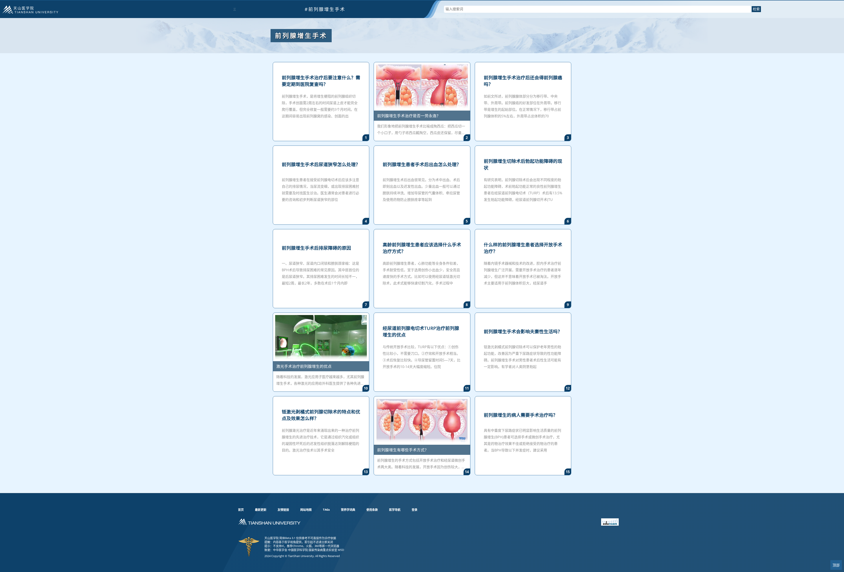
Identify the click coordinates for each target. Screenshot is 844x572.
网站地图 (306, 510)
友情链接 (283, 510)
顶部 (836, 565)
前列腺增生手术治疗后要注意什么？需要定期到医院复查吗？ (321, 81)
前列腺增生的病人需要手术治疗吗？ (521, 415)
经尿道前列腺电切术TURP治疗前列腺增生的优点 (421, 331)
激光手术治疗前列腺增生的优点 (304, 366)
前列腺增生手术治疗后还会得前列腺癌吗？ (523, 81)
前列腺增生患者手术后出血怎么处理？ (422, 164)
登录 (414, 510)
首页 (241, 510)
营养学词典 (348, 510)
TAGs (326, 510)
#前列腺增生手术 (325, 9)
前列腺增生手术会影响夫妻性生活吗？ (523, 331)
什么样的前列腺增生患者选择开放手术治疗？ (523, 248)
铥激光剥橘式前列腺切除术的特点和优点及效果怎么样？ (321, 415)
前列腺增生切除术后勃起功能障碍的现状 (523, 164)
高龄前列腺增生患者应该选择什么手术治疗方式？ (422, 248)
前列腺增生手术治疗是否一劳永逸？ (408, 115)
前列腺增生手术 (301, 35)
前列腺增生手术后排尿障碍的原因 (316, 248)
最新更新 (260, 510)
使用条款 (372, 510)
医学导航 (394, 510)
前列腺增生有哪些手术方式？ (403, 449)
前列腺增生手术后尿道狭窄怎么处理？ (321, 164)
